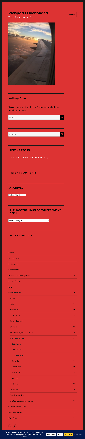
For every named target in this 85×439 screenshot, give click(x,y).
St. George (18, 355)
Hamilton (17, 350)
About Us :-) (13, 258)
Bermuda (16, 344)
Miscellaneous (15, 412)
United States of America (21, 401)
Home (11, 253)
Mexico (15, 378)
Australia (14, 310)
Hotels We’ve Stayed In (19, 275)
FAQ (10, 287)
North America (17, 338)
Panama (16, 384)
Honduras (16, 372)
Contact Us (13, 270)
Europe (13, 327)
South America (17, 395)
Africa (12, 298)
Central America (17, 321)
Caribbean (15, 315)
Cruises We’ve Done (17, 407)
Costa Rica (16, 367)
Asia (12, 304)
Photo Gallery (14, 281)
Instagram (13, 264)
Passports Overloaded (28, 13)
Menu (72, 15)
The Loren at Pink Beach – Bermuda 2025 (30, 157)
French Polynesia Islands (21, 332)
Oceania (14, 389)
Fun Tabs (12, 418)
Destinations (14, 292)
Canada (15, 361)
